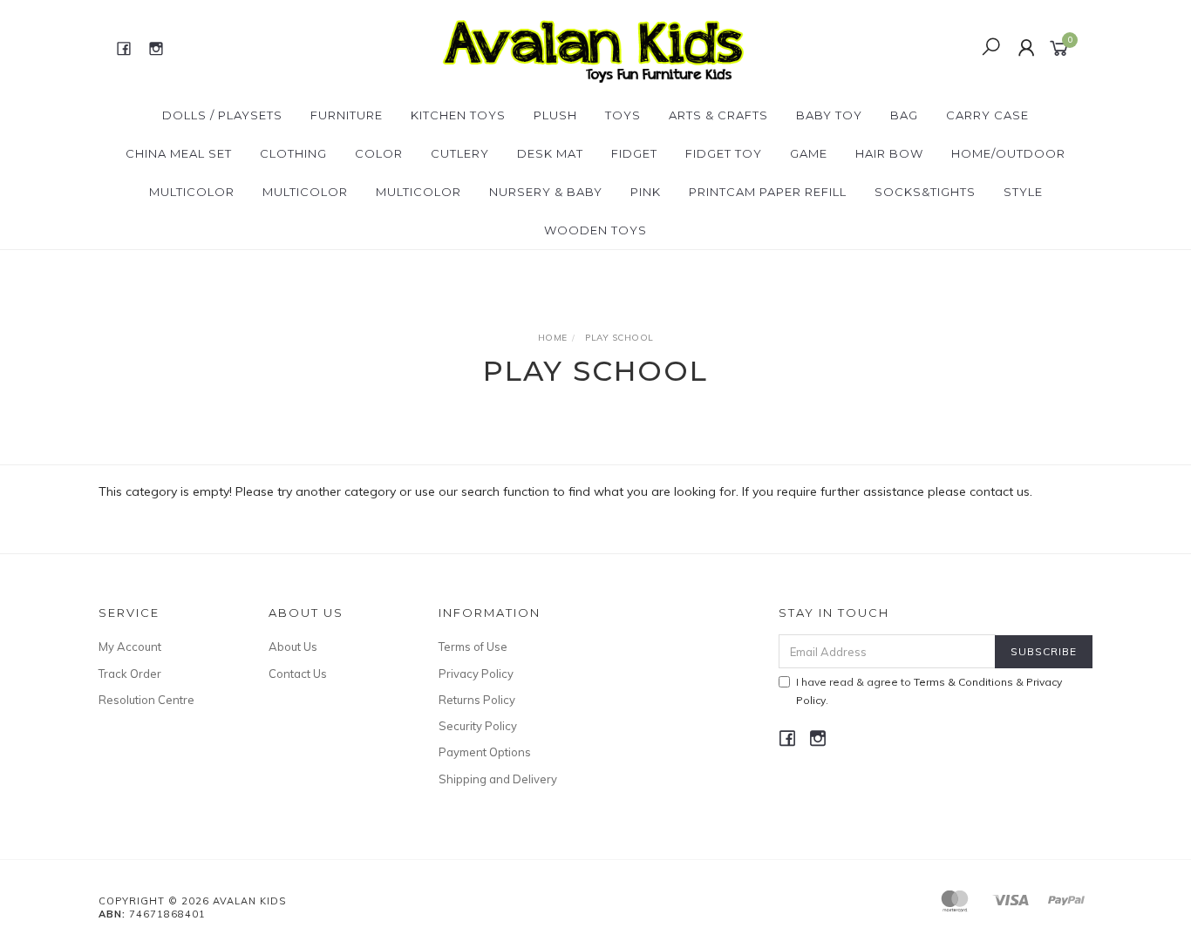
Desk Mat (550, 153)
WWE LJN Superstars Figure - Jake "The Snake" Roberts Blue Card (140, 875)
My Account (130, 646)
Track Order (130, 674)
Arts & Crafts (718, 115)
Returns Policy (477, 700)
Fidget (634, 153)
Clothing (293, 153)
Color (379, 153)
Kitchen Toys (458, 115)
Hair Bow (889, 153)
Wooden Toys (595, 230)
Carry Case (987, 115)
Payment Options (485, 752)
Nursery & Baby (545, 192)
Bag (904, 115)
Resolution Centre (146, 700)
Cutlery (460, 153)
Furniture (346, 115)
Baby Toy (829, 115)
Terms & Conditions (963, 681)
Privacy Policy (476, 674)
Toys (623, 115)
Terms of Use (473, 646)
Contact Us (298, 674)
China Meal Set (179, 153)
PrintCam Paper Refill (768, 192)
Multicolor (192, 192)
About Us (293, 646)
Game (808, 153)
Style (1023, 192)
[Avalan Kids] (593, 47)
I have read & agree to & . (929, 691)
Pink (645, 192)
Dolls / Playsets (222, 115)
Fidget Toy (723, 153)
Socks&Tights (925, 192)
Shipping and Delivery (498, 779)
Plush (555, 115)
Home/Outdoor (1008, 153)
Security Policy (478, 726)
